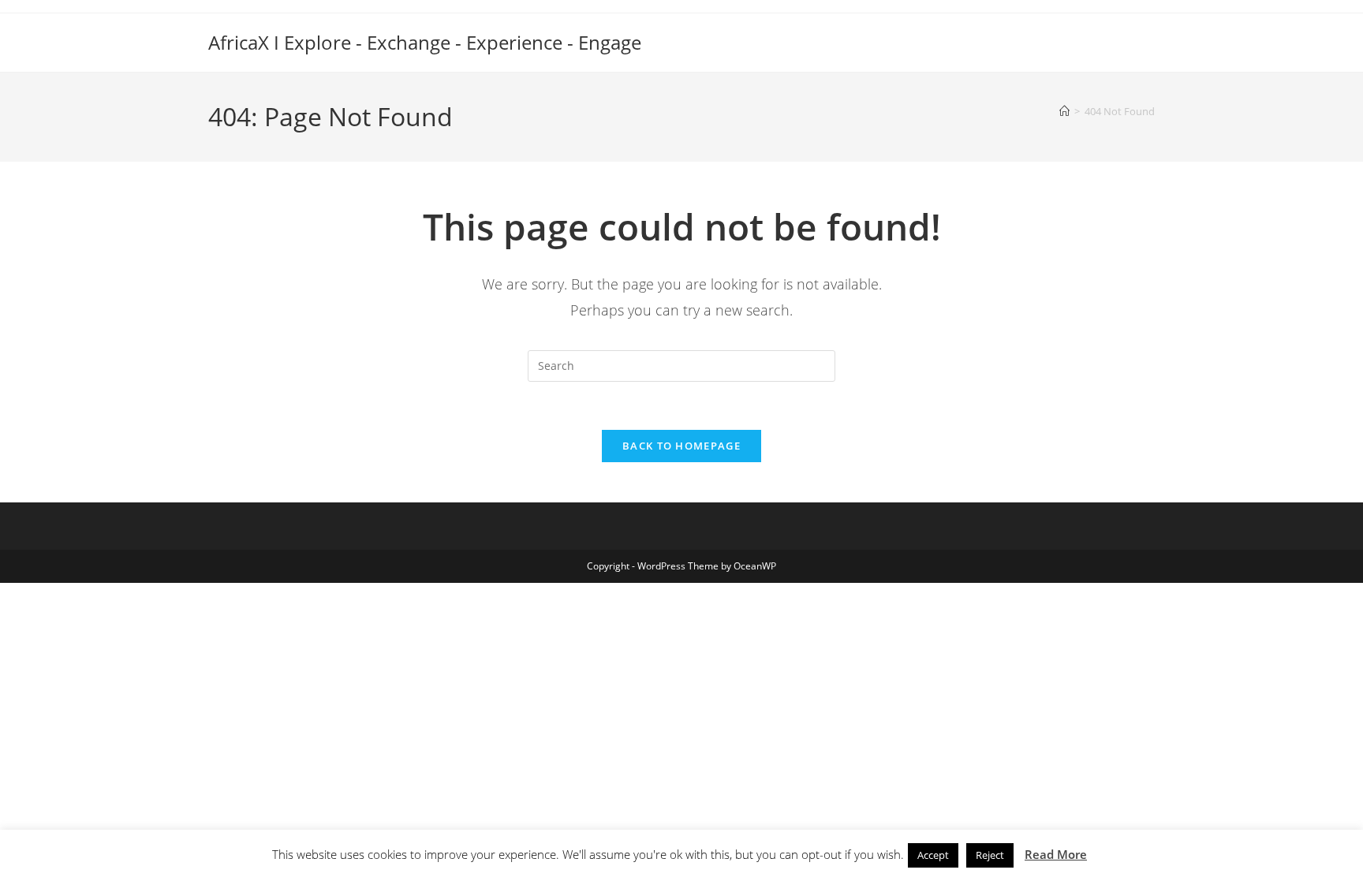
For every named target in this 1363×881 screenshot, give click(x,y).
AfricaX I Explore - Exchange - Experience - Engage (424, 42)
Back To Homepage (681, 446)
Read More (1056, 854)
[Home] (1064, 111)
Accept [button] (933, 855)
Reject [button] (990, 855)
